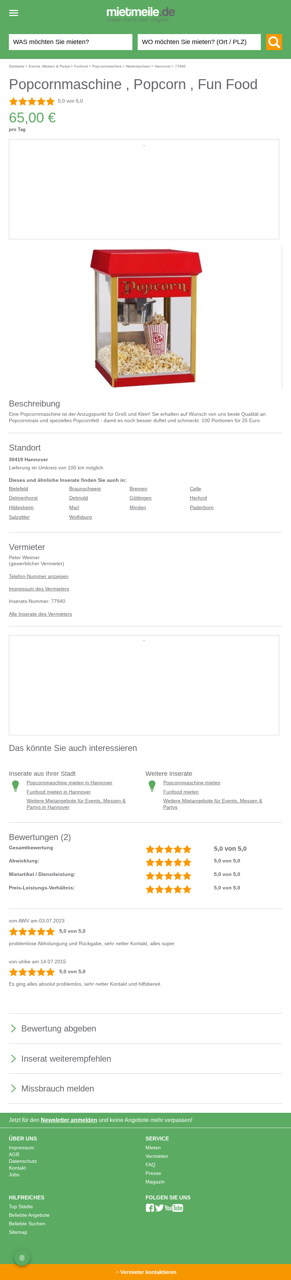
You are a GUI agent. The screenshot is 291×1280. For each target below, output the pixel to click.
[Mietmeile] (140, 15)
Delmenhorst (23, 498)
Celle (195, 488)
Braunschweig (85, 488)
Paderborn (202, 507)
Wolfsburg (80, 517)
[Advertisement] (144, 197)
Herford (198, 498)
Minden (138, 507)
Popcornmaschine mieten (191, 782)
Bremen (138, 488)
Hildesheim (21, 507)
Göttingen (141, 498)
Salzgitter (19, 517)
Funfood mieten (181, 792)
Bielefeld (18, 488)
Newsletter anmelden (69, 1120)
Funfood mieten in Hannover (59, 792)
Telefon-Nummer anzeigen (38, 576)
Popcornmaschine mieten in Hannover (69, 782)
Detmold (78, 498)
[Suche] (274, 42)
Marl (74, 507)
